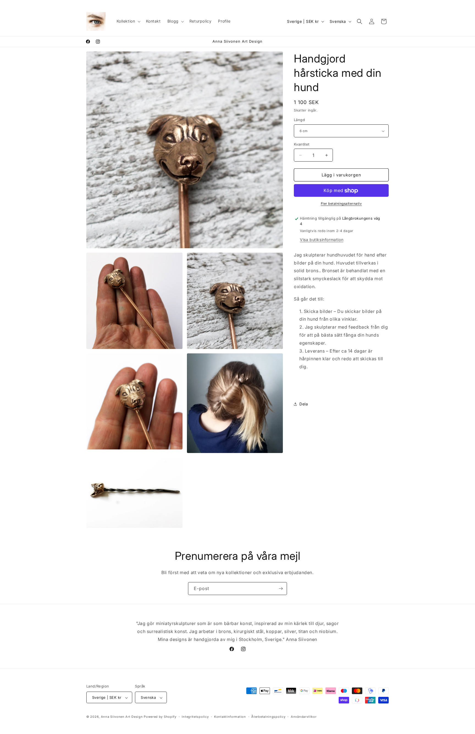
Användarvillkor (304, 717)
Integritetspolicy (195, 717)
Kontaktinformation (230, 717)
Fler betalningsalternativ (341, 204)
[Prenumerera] (281, 588)
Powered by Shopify (160, 717)
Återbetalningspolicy (268, 717)
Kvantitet (302, 144)
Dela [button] (303, 404)
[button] (128, 21)
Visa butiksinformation (321, 239)
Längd (299, 120)
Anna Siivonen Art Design (122, 717)
